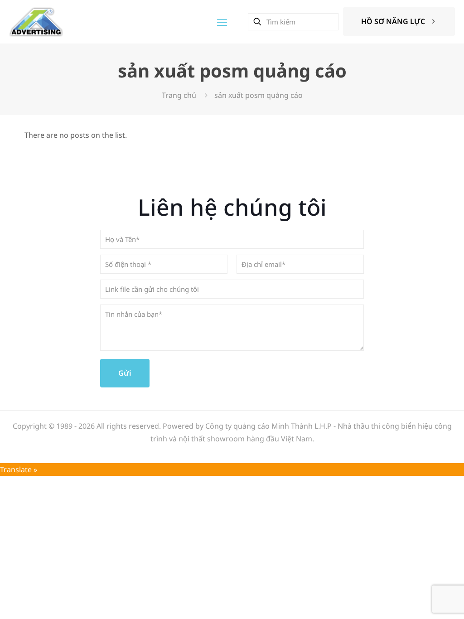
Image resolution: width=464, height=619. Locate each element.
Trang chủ (179, 95)
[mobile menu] (222, 21)
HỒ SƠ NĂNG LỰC (393, 21)
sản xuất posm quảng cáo (258, 95)
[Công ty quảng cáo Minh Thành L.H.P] (36, 21)
